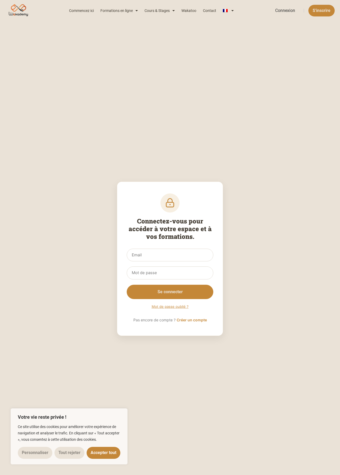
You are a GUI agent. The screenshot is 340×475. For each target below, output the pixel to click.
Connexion (285, 10)
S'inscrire (321, 10)
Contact (209, 10)
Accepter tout (103, 452)
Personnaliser (35, 452)
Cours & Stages (157, 10)
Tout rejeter (69, 452)
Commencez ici (81, 10)
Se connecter (170, 291)
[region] (69, 436)
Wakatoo (188, 10)
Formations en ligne (116, 10)
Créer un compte (192, 320)
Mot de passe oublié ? (170, 306)
